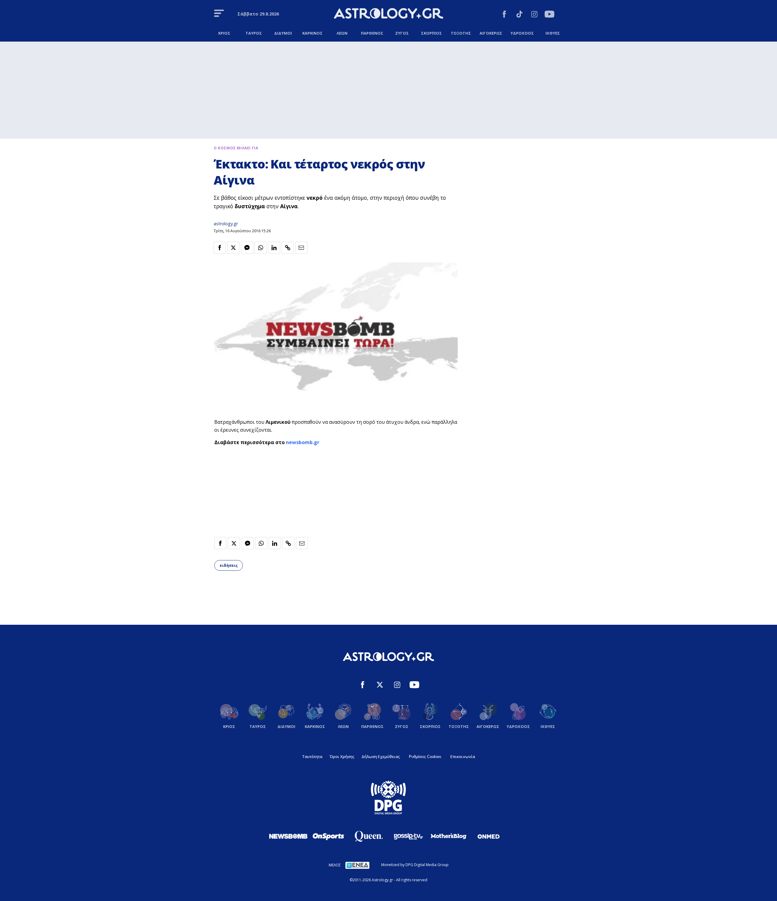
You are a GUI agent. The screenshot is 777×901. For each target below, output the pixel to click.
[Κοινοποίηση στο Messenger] (247, 248)
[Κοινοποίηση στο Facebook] (220, 248)
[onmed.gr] (488, 836)
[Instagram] (534, 15)
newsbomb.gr (302, 442)
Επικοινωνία (462, 756)
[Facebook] (504, 15)
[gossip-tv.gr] (408, 836)
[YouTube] (550, 15)
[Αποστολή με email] (301, 248)
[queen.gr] (368, 836)
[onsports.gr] (328, 836)
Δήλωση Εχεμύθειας (380, 756)
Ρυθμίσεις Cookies (425, 756)
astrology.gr (226, 223)
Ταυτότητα (312, 756)
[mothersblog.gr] (448, 836)
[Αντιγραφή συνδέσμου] (288, 248)
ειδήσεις (229, 565)
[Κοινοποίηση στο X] (233, 248)
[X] (380, 685)
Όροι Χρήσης (342, 756)
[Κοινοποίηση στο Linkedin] (274, 248)
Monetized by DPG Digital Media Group (415, 864)
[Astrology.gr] (388, 14)
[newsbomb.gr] (288, 836)
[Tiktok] (519, 15)
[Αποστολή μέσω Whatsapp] (260, 248)
